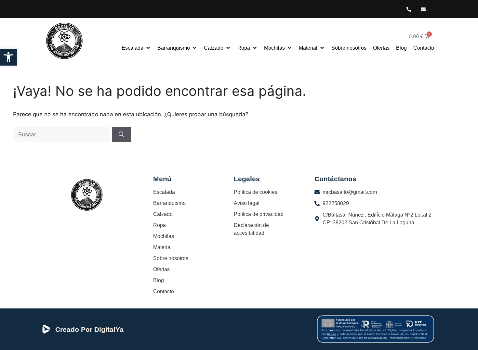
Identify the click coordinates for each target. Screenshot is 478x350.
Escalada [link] (164, 192)
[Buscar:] (62, 134)
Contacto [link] (163, 291)
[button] (136, 48)
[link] (8, 57)
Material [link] (162, 247)
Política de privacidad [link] (259, 214)
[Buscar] (121, 135)
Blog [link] (158, 280)
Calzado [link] (163, 214)
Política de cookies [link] (255, 192)
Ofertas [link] (161, 269)
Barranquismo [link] (169, 203)
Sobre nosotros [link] (170, 258)
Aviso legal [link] (246, 203)
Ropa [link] (159, 225)
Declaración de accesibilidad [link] (251, 229)
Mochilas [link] (163, 236)
